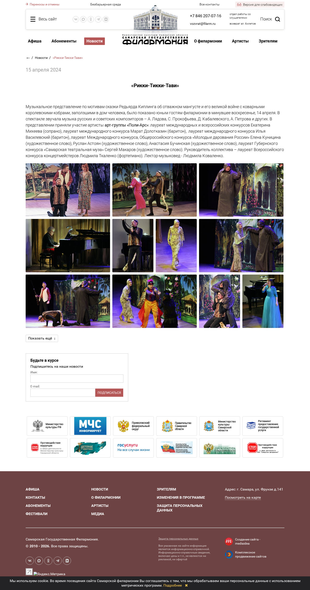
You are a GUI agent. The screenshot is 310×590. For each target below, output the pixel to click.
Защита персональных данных (178, 538)
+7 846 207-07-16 (205, 15)
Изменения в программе (181, 497)
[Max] (83, 19)
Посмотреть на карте (243, 497)
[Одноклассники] (91, 19)
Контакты (35, 497)
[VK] (76, 19)
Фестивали (36, 514)
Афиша (35, 41)
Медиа (97, 514)
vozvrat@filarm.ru (203, 23)
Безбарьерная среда (105, 4)
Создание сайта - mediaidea (247, 541)
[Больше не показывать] (186, 585)
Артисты (240, 41)
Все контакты (209, 4)
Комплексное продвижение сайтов (250, 554)
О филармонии (208, 41)
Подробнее (172, 585)
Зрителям (268, 41)
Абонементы (64, 41)
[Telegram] (98, 19)
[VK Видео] (106, 19)
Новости (41, 57)
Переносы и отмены (44, 4)
